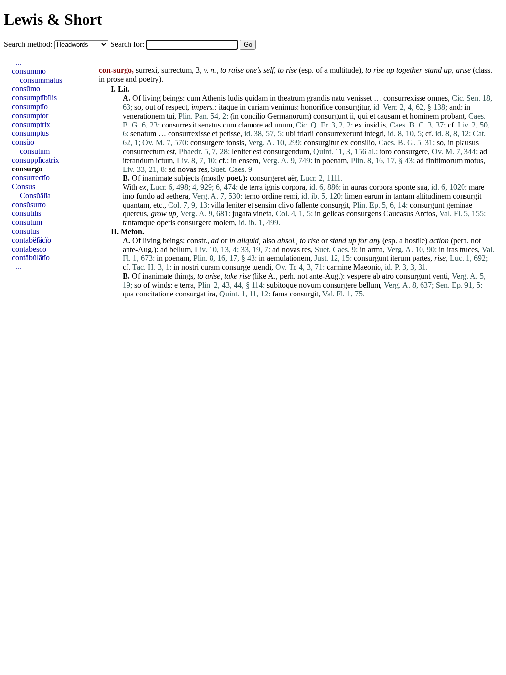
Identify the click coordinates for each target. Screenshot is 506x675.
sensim (265, 205)
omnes (437, 98)
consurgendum (286, 151)
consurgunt (330, 116)
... (19, 62)
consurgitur (352, 107)
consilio (362, 142)
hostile (415, 240)
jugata (241, 214)
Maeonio (367, 267)
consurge (236, 267)
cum (193, 98)
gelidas (333, 214)
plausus (467, 142)
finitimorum (444, 160)
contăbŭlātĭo (31, 257)
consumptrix (31, 124)
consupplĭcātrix (35, 160)
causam (388, 116)
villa (217, 205)
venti (440, 276)
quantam (136, 205)
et (372, 116)
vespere (359, 276)
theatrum (291, 98)
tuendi (261, 267)
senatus (209, 125)
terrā (187, 285)
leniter (241, 151)
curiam (258, 107)
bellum (180, 249)
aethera (177, 196)
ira (211, 294)
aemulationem (288, 258)
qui (363, 116)
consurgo (27, 169)
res (202, 169)
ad (268, 125)
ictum (164, 160)
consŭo (23, 142)
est (171, 151)
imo (128, 196)
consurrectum (144, 151)
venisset (359, 98)
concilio (253, 116)
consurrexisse (404, 98)
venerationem (144, 116)
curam (210, 267)
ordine (272, 196)
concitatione (154, 294)
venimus (284, 107)
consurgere (207, 142)
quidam (256, 98)
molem (224, 222)
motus (473, 160)
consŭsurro (29, 204)
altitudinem (433, 196)
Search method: (29, 44)
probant (452, 116)
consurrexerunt (339, 133)
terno (252, 196)
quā (128, 294)
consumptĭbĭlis (34, 97)
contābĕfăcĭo (31, 240)
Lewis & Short (53, 19)
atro (388, 276)
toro (386, 151)
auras (359, 187)
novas (187, 169)
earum (373, 196)
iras (452, 249)
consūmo (26, 88)
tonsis (235, 142)
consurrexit (179, 125)
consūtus (25, 231)
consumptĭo (30, 106)
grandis (318, 98)
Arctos (425, 214)
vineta (262, 214)
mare (476, 187)
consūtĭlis (26, 213)
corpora (293, 187)
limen (353, 196)
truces (469, 249)
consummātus (41, 80)
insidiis (375, 125)
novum (310, 285)
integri (374, 133)
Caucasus (398, 214)
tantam (403, 196)
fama (280, 294)
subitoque (282, 285)
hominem (424, 116)
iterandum (138, 160)
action (439, 240)
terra (256, 187)
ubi (290, 133)
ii (352, 116)
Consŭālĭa (35, 195)
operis (166, 222)
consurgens (363, 214)
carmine (339, 267)
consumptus (30, 133)
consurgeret (268, 178)
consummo (29, 71)
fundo (145, 196)
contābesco (29, 249)
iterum (400, 258)
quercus (135, 214)
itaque (228, 107)
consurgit (467, 196)
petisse (229, 133)
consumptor (30, 115)
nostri (190, 267)
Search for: (128, 44)
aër (292, 178)
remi (290, 196)
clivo (286, 205)
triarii (305, 133)
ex (358, 125)
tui (170, 116)
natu (338, 98)
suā (422, 187)
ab (376, 276)
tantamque (139, 222)
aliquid (248, 240)
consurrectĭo (31, 177)
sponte (405, 187)
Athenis (214, 98)
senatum (143, 133)
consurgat (190, 294)
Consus (23, 186)
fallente (306, 205)
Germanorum (288, 116)
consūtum (35, 151)
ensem (248, 160)
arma (375, 249)
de (243, 187)
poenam (334, 160)
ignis (272, 187)
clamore (250, 125)
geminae (459, 205)
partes (421, 258)
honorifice (317, 107)
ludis (235, 98)
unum (283, 125)
